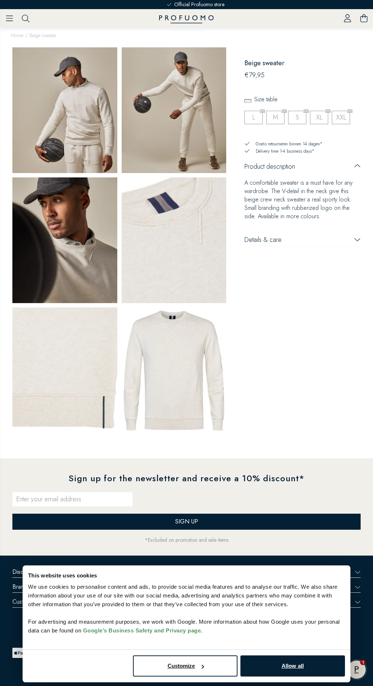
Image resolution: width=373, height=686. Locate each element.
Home (17, 35)
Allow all (293, 666)
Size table (266, 99)
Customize (181, 666)
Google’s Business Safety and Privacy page (142, 630)
